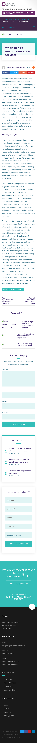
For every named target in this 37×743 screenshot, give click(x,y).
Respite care (8, 686)
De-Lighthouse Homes (16, 67)
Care (5, 289)
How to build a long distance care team (24, 345)
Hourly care (8, 679)
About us (7, 705)
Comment (6, 369)
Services (7, 708)
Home (4, 27)
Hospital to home (10, 683)
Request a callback (18, 584)
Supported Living (10, 690)
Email (4, 401)
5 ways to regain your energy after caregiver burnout (28, 324)
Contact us (11, 27)
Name (4, 391)
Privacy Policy (9, 716)
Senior (20, 289)
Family (12, 289)
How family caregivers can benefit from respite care (25, 336)
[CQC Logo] (8, 6)
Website (5, 412)
